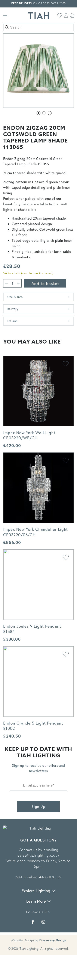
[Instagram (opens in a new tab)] (43, 922)
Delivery (12, 309)
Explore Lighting (36, 890)
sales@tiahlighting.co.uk (38, 855)
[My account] (66, 15)
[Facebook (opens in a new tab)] (33, 922)
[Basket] (72, 15)
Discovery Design (52, 940)
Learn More (36, 901)
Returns (12, 321)
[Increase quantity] (18, 283)
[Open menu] (5, 15)
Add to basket (45, 283)
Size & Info (15, 297)
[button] (38, 113)
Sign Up (38, 806)
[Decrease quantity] (6, 283)
